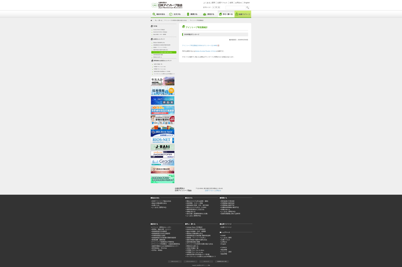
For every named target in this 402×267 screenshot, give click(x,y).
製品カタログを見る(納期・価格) (197, 201)
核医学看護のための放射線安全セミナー (165, 246)
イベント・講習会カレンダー (161, 227)
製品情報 (224, 249)
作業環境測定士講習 (158, 235)
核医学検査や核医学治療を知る (160, 49)
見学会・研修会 (157, 250)
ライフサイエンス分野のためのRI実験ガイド (164, 73)
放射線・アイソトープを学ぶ (160, 47)
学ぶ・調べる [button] (226, 14)
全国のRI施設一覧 (158, 64)
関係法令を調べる (157, 57)
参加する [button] (209, 14)
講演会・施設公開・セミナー (161, 229)
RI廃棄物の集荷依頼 (227, 203)
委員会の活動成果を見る (159, 42)
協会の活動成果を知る (159, 203)
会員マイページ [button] (226, 224)
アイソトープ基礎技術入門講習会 (163, 242)
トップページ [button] (225, 232)
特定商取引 (222, 261)
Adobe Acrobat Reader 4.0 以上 (205, 51)
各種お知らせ (191, 211)
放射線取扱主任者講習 (159, 231)
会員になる (155, 205)
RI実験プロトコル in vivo (160, 69)
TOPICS (224, 247)
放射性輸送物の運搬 (158, 54)
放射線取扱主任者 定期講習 (161, 233)
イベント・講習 (226, 252)
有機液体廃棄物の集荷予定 (230, 207)
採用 (231, 3)
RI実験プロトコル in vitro (160, 66)
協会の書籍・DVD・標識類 (159, 34)
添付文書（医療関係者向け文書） (198, 213)
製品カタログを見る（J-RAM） (197, 207)
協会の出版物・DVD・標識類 (196, 231)
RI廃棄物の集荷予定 (227, 205)
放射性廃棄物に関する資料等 (230, 213)
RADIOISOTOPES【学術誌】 (160, 32)
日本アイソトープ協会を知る (161, 201)
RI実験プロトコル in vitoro (195, 250)
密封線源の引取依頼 (227, 201)
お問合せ (238, 3)
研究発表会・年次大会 (159, 248)
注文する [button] (176, 14)
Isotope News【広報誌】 (159, 29)
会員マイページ (242, 14)
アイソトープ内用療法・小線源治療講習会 (166, 244)
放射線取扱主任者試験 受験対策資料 (161, 45)
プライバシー (190, 261)
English (247, 3)
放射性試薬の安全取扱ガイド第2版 (162, 71)
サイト (206, 261)
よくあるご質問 (209, 3)
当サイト (174, 261)
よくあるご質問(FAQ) (159, 207)
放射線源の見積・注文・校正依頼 (198, 205)
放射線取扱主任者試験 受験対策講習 (164, 237)
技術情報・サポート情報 (195, 203)
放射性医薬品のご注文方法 (195, 209)
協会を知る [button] (159, 14)
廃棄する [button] (192, 14)
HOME (223, 235)
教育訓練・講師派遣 (158, 240)
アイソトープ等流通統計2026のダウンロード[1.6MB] (199, 45)
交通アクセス (222, 3)
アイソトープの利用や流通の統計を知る (175, 20)
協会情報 (224, 254)
